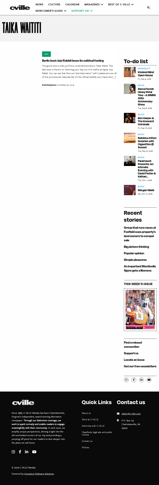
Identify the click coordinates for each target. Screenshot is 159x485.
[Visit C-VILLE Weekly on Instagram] (14, 451)
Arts (46, 54)
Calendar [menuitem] (72, 4)
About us (86, 413)
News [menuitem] (39, 4)
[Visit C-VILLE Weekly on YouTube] (34, 451)
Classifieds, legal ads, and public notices (97, 433)
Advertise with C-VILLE (93, 425)
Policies (85, 447)
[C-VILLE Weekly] (21, 7)
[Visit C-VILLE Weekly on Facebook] (20, 451)
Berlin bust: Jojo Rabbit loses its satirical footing (73, 60)
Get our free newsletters (140, 366)
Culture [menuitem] (54, 4)
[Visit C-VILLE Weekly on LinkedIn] (27, 451)
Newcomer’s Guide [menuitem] (49, 11)
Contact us (87, 441)
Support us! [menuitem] (80, 11)
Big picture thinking (136, 247)
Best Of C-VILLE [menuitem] (119, 4)
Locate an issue (134, 360)
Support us (131, 353)
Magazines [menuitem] (92, 4)
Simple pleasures (135, 260)
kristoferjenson (49, 84)
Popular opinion (134, 253)
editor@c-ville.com (131, 413)
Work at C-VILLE (90, 419)
